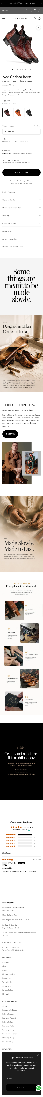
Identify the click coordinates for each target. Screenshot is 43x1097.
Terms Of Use (7, 982)
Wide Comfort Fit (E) (21, 142)
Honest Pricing (7, 1041)
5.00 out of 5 (28, 827)
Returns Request (8, 1014)
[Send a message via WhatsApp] (38, 1088)
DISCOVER (10, 434)
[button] (11, 834)
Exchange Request (9, 1018)
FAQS (4, 970)
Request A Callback (9, 1010)
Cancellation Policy (9, 1034)
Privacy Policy (7, 990)
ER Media (5, 994)
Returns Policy (7, 1022)
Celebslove (6, 986)
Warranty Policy (8, 1030)
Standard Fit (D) (7, 142)
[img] (7, 860)
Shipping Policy (8, 1038)
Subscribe (21, 1087)
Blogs (4, 966)
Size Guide (37, 126)
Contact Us (6, 1006)
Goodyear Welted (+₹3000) (22, 153)
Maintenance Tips (8, 974)
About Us (5, 962)
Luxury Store (6, 978)
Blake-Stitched (6, 153)
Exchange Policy (8, 1026)
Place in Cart (21, 172)
